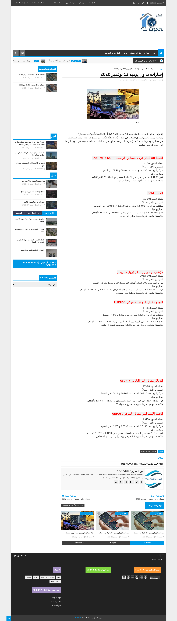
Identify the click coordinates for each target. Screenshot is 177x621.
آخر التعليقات (20, 213)
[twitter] (143, 3)
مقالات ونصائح (135, 53)
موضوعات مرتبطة (154, 505)
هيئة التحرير (70, 3)
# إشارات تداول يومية (148, 451)
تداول (125, 53)
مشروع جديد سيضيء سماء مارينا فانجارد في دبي (24, 61)
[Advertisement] (60, 28)
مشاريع (147, 53)
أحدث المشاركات (34, 213)
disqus (113, 543)
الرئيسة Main (157, 559)
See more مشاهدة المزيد (72, 505)
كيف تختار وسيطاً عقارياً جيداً (69, 61)
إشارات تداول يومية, (127, 80)
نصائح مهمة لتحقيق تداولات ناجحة (33, 181)
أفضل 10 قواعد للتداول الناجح (34, 202)
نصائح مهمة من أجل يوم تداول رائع (33, 192)
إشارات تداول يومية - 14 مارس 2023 (149, 533)
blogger (147, 543)
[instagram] (138, 3)
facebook (79, 543)
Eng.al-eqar (56, 597)
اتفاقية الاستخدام (38, 3)
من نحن (82, 3)
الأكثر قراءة (49, 213)
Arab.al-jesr (56, 605)
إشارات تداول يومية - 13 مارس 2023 (114, 533)
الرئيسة (92, 3)
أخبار (154, 53)
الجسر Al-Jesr (56, 601)
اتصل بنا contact (21, 3)
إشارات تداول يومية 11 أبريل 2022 (80, 533)
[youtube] (134, 3)
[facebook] (147, 3)
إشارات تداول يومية (112, 53)
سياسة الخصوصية (55, 3)
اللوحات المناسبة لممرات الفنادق (33, 250)
